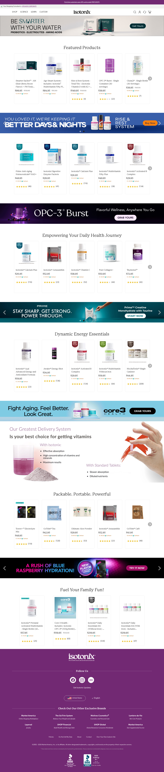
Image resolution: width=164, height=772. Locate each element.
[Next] (150, 79)
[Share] (91, 680)
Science (24, 12)
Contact (89, 737)
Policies (51, 737)
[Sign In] (139, 12)
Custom (43, 12)
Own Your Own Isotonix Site (106, 737)
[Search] (134, 12)
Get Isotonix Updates (82, 688)
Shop (14, 12)
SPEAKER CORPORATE (29, 6)
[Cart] (149, 12)
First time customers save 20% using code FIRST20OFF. (82, 2)
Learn (33, 12)
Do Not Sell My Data (65, 737)
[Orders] (144, 12)
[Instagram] (82, 680)
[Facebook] (73, 680)
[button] (4, 123)
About (79, 737)
